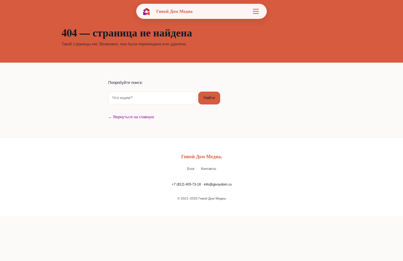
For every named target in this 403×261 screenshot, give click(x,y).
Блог (191, 169)
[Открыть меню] (255, 11)
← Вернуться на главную (131, 117)
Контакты (208, 169)
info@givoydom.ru (218, 184)
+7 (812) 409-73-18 (186, 184)
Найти (209, 98)
